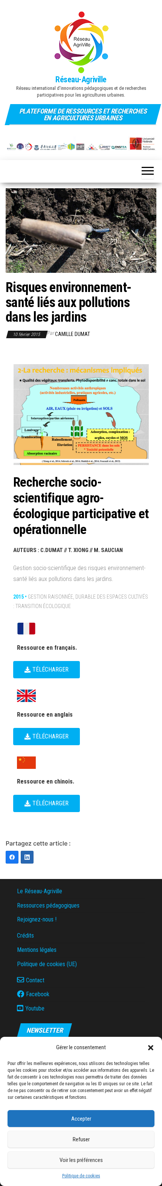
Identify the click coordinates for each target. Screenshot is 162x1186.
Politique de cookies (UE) (47, 964)
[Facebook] (12, 857)
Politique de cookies (81, 1175)
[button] (150, 1047)
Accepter (81, 1118)
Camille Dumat (72, 334)
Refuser (81, 1139)
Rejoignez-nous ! (37, 919)
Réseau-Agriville (81, 79)
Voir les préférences (81, 1160)
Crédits (25, 935)
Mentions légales (37, 949)
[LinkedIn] (27, 857)
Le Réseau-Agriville (39, 891)
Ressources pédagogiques (48, 905)
